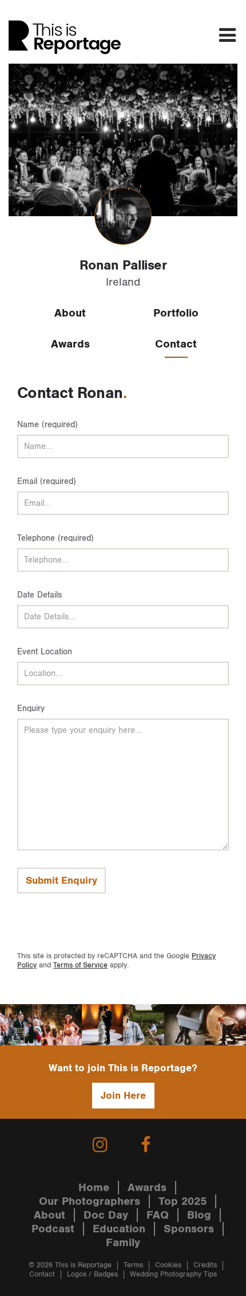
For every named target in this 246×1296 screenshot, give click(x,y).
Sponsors (189, 1229)
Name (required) (47, 425)
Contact (176, 344)
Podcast (52, 1229)
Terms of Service (80, 965)
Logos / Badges (92, 1274)
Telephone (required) (55, 538)
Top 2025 (182, 1201)
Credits (205, 1265)
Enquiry (31, 708)
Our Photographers (89, 1201)
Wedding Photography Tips (173, 1274)
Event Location (44, 652)
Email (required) (46, 481)
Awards (70, 344)
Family (123, 1243)
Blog (199, 1215)
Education (119, 1229)
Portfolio (176, 313)
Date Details (39, 595)
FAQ (157, 1215)
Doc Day (106, 1215)
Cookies (168, 1265)
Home (93, 1187)
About (70, 313)
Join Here (123, 1096)
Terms (133, 1265)
